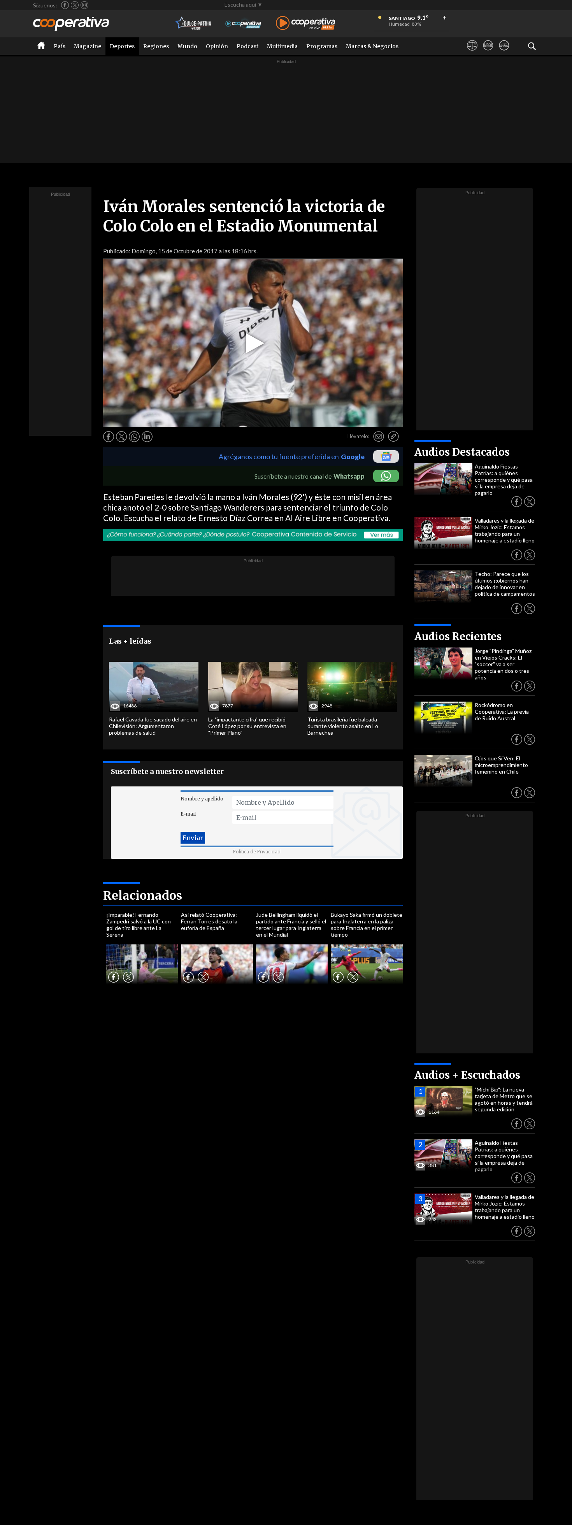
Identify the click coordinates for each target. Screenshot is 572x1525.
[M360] (488, 52)
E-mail (188, 814)
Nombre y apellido (202, 799)
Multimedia (282, 46)
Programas (321, 46)
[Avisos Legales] (472, 52)
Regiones (156, 46)
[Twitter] (75, 5)
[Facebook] (65, 5)
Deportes (122, 46)
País (59, 46)
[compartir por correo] (378, 436)
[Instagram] (84, 5)
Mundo (187, 46)
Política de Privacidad (257, 851)
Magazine (87, 46)
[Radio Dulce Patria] (193, 23)
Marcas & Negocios (372, 46)
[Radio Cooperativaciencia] (243, 23)
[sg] (504, 52)
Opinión (217, 46)
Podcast (247, 46)
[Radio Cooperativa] (305, 23)
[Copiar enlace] (393, 436)
